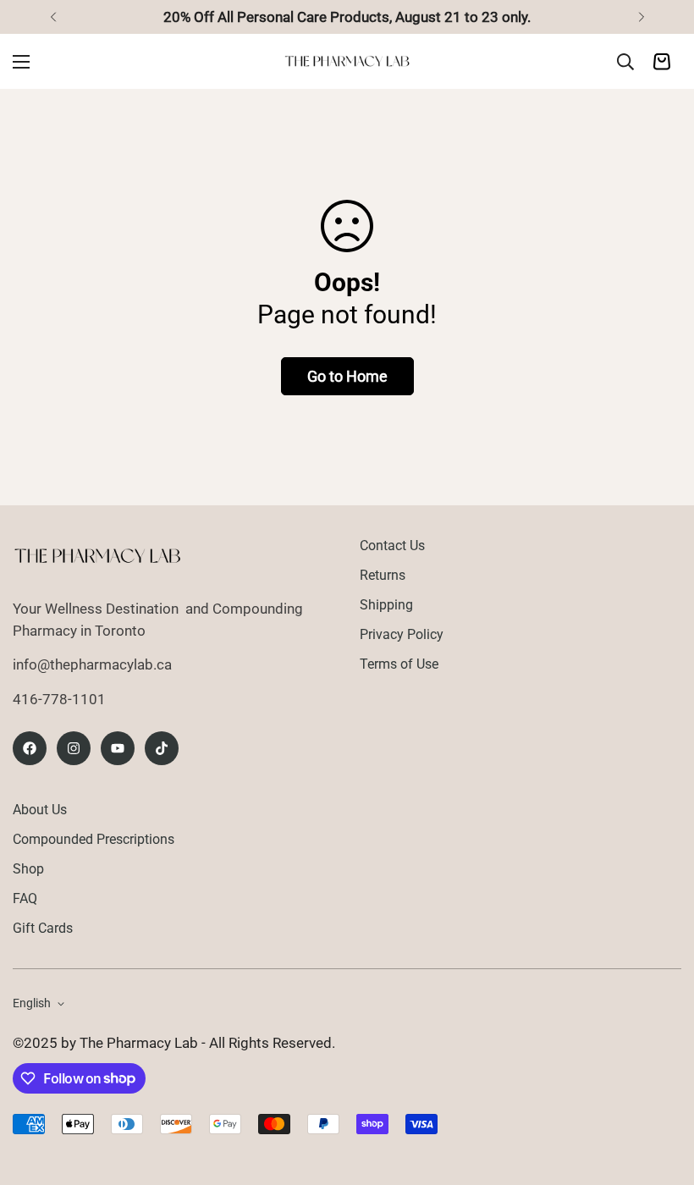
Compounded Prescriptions (93, 839)
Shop (28, 869)
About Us (40, 810)
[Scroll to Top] (661, 1092)
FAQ (25, 898)
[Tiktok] (162, 748)
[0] (661, 61)
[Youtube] (118, 748)
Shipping (386, 605)
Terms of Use (399, 664)
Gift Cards (43, 928)
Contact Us (392, 545)
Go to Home (347, 376)
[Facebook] (30, 748)
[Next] (641, 17)
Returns (382, 575)
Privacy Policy (401, 634)
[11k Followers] (74, 748)
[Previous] (53, 17)
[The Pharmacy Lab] (347, 61)
